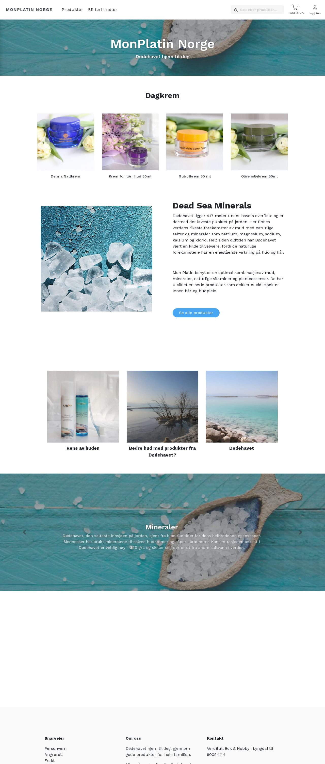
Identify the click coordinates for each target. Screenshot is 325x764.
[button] (43, 143)
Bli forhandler (102, 9)
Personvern (55, 748)
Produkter (72, 9)
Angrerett (53, 754)
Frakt (49, 760)
